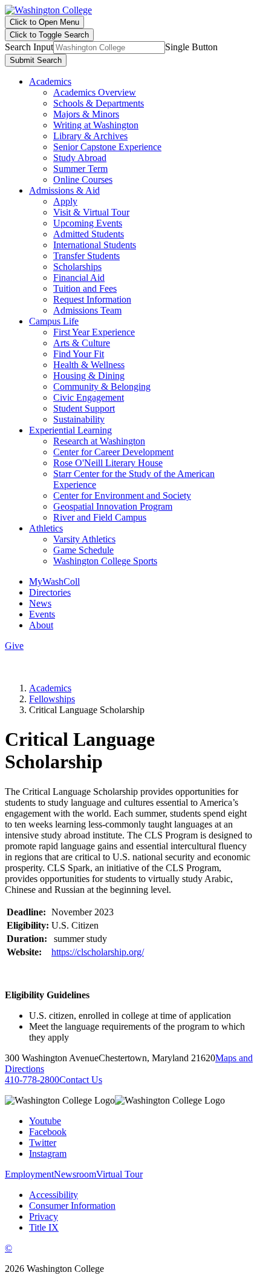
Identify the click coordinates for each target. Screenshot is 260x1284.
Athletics (46, 528)
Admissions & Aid (64, 190)
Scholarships (77, 267)
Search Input (29, 47)
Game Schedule (83, 550)
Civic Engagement (88, 397)
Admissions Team (87, 310)
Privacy (43, 1216)
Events (42, 614)
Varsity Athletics (84, 539)
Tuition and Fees (85, 288)
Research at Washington (99, 441)
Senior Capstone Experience (107, 147)
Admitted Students (88, 234)
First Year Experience (94, 332)
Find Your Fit (78, 354)
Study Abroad (79, 158)
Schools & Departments (98, 103)
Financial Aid (79, 277)
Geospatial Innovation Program (112, 506)
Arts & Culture (81, 343)
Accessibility (53, 1195)
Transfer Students (86, 256)
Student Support (84, 408)
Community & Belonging (102, 386)
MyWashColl (54, 581)
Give (14, 645)
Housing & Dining (89, 375)
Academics (50, 81)
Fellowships (52, 699)
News (40, 603)
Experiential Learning (70, 430)
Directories (50, 592)
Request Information (92, 299)
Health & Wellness (89, 365)
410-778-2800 (32, 1080)
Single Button (191, 47)
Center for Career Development (113, 452)
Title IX (44, 1227)
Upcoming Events (87, 223)
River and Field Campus (99, 517)
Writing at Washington (95, 125)
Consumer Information (72, 1205)
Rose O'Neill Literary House (108, 463)
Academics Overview (94, 92)
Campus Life (54, 321)
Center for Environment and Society (122, 495)
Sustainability (79, 419)
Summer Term (80, 168)
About (41, 625)
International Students (94, 245)
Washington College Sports (105, 561)
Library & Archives (90, 136)
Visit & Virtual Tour (91, 212)
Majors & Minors (86, 114)
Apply (65, 201)
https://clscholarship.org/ (97, 952)
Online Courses (82, 179)
